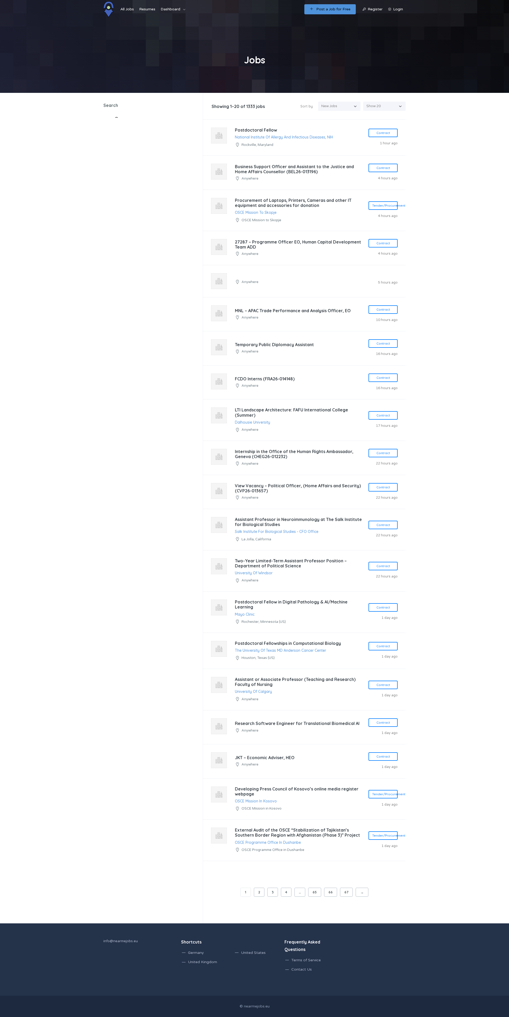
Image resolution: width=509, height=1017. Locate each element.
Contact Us (301, 969)
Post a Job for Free (333, 9)
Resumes (147, 9)
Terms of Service (306, 960)
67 (346, 892)
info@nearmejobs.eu (120, 941)
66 (330, 892)
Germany (196, 952)
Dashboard (170, 9)
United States (253, 952)
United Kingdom (202, 962)
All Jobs (127, 9)
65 (315, 892)
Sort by (306, 106)
